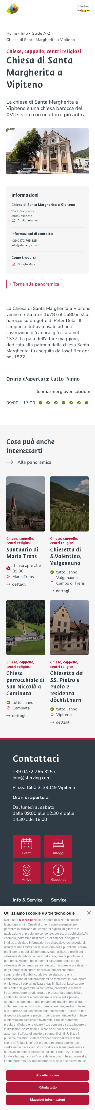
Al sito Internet (27, 220)
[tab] (41, 170)
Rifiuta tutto (48, 1087)
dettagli (19, 584)
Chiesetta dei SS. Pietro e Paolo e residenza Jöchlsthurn (67, 686)
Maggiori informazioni (47, 1099)
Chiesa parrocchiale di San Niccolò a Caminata (25, 683)
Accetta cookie (47, 1075)
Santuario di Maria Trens (22, 553)
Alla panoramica (34, 462)
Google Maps (26, 264)
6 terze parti (27, 920)
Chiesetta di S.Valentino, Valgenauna (66, 556)
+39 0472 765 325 (24, 241)
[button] (89, 913)
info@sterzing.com (24, 245)
